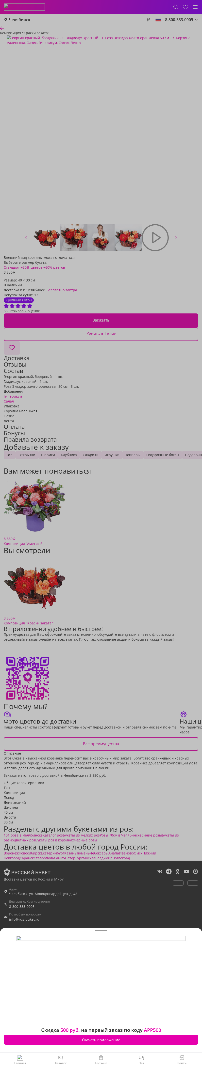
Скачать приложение (101, 1039)
